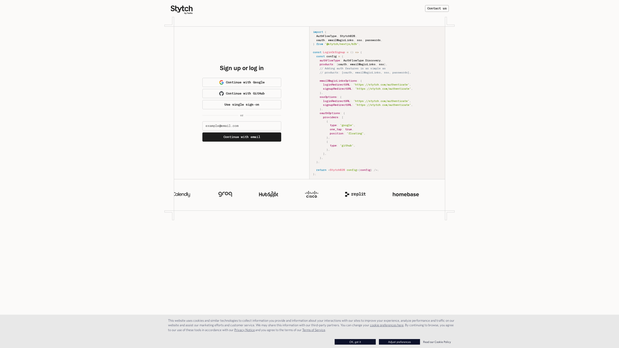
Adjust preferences (399, 341)
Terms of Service (313, 330)
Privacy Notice (244, 330)
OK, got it (355, 341)
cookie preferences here (387, 325)
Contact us (437, 8)
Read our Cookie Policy (437, 341)
